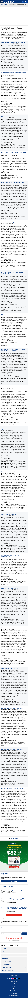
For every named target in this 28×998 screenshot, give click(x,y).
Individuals (5, 952)
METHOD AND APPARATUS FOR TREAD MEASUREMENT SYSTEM (10, 556)
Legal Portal (14, 983)
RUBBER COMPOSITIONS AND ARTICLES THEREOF (13, 42)
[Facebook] (11, 978)
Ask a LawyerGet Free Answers (6, 874)
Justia (2, 4)
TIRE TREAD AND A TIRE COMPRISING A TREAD (12, 708)
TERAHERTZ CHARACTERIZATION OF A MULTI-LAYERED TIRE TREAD (12, 273)
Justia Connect (14, 981)
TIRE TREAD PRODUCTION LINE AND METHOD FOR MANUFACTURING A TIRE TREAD (13, 350)
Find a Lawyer (5, 928)
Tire (2, 116)
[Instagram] (13, 978)
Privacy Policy (14, 993)
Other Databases (6, 967)
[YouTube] (9, 978)
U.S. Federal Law (6, 961)
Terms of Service (14, 990)
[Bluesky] (17, 978)
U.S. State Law (6, 964)
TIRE (2, 314)
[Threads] (15, 978)
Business (4, 955)
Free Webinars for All (7, 887)
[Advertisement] (14, 16)
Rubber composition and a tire (8, 387)
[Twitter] (19, 978)
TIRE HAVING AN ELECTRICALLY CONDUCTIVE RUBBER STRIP (14, 153)
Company (14, 986)
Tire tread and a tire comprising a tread (11, 222)
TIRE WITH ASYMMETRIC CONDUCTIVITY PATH (12, 182)
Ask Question (14, 881)
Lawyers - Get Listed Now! (14, 938)
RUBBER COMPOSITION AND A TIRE (9, 588)
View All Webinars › (14, 915)
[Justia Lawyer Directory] (20, 978)
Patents (5, 4)
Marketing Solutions (7, 970)
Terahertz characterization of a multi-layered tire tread (13, 73)
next (16, 838)
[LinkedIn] (7, 978)
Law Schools (5, 958)
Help (14, 988)
